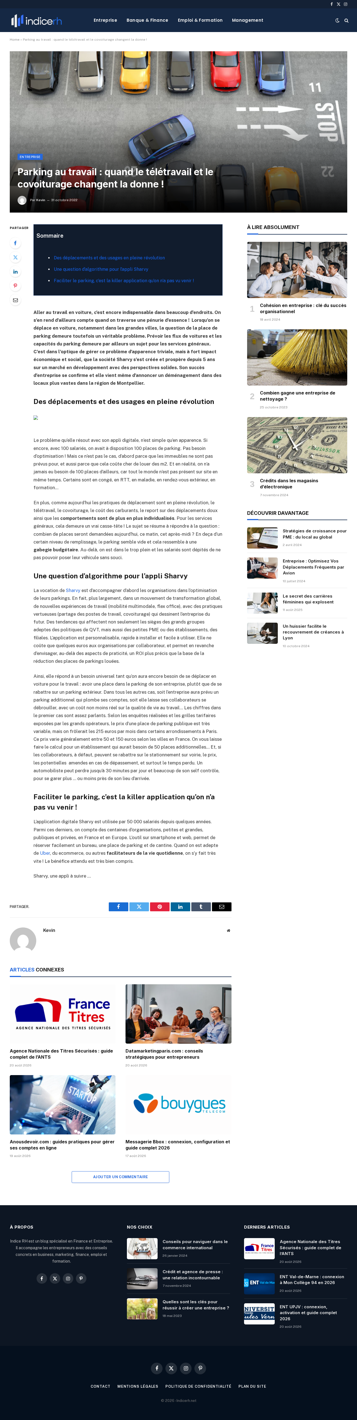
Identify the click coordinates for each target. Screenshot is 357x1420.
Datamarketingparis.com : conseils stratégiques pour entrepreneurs (164, 1054)
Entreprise (105, 20)
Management (247, 20)
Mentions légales (138, 1386)
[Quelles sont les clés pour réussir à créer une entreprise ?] (142, 1308)
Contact (100, 1386)
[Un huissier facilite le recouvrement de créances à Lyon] (262, 633)
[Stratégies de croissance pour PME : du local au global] (262, 538)
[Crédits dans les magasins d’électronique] (297, 445)
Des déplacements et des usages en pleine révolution (109, 257)
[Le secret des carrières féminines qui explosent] (262, 603)
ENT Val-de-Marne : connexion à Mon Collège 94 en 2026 (312, 1279)
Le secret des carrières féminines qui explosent (308, 599)
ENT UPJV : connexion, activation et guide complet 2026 (308, 1312)
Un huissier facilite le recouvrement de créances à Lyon (313, 632)
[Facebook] (15, 243)
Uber (45, 853)
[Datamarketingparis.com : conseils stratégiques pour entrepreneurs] (178, 1014)
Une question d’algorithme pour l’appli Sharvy (101, 269)
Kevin (40, 200)
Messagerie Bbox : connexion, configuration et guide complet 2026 (178, 1145)
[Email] (15, 299)
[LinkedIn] (15, 271)
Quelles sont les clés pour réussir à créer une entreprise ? (196, 1304)
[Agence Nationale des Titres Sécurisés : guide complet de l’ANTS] (62, 1014)
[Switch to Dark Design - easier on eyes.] (337, 20)
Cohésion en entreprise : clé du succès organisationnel (303, 308)
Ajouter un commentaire (120, 1177)
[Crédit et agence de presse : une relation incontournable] (142, 1278)
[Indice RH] (36, 20)
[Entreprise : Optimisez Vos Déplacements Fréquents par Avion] (262, 568)
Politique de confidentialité (198, 1386)
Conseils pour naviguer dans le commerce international (195, 1244)
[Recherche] (346, 20)
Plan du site (252, 1386)
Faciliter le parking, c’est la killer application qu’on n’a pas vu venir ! (124, 280)
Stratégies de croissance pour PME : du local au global (315, 533)
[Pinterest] (15, 285)
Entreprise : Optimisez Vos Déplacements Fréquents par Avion (313, 567)
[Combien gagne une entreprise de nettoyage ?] (297, 357)
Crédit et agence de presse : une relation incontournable (193, 1274)
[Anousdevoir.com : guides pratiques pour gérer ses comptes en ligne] (62, 1104)
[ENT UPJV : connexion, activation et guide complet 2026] (259, 1313)
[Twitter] (15, 257)
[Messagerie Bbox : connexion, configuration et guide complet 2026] (178, 1104)
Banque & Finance (147, 20)
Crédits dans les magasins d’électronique (289, 483)
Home (15, 40)
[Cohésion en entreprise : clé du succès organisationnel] (297, 270)
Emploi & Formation (200, 20)
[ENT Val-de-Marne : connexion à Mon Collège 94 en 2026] (259, 1283)
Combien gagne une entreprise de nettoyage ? (297, 396)
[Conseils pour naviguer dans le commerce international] (142, 1248)
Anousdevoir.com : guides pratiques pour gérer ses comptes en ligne (62, 1145)
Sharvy (73, 590)
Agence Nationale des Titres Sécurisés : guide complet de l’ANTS (61, 1054)
